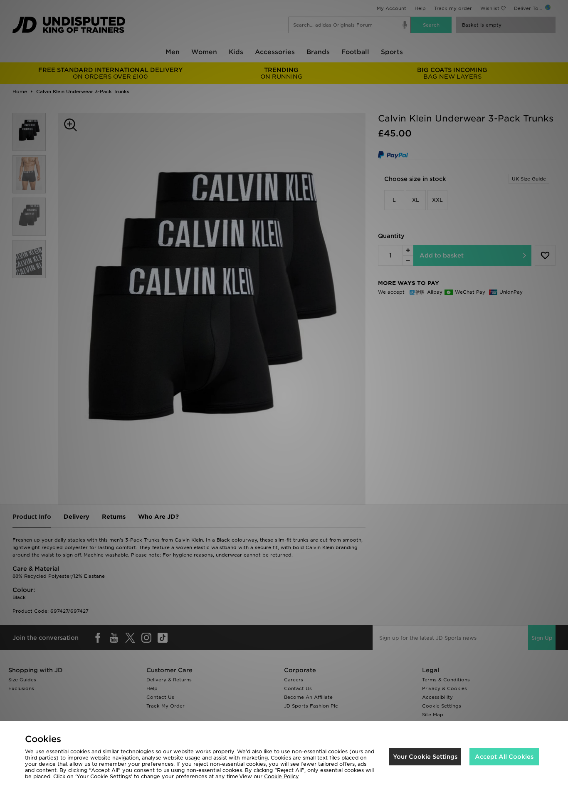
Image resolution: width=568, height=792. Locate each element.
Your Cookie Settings (425, 756)
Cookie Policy (281, 776)
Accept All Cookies (504, 756)
